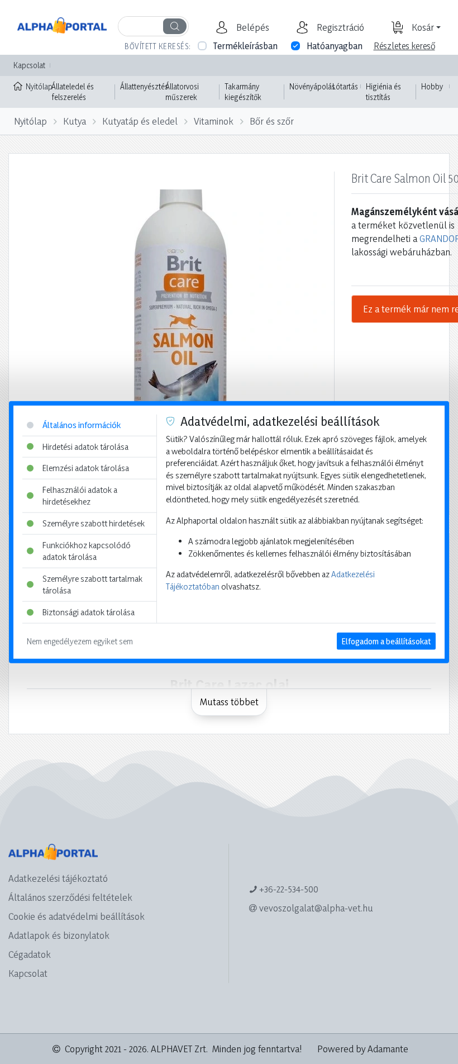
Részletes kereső (404, 45)
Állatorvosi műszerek (182, 92)
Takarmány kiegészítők (243, 92)
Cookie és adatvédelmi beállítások (76, 916)
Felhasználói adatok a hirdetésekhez (79, 495)
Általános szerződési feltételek (70, 897)
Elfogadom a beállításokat (386, 640)
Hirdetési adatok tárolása (85, 446)
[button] (251, 27)
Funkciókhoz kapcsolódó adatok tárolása (86, 550)
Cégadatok (29, 954)
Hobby (432, 86)
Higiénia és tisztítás (383, 92)
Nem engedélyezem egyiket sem (80, 640)
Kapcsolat (29, 65)
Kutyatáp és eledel (140, 121)
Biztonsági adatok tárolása (88, 612)
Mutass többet (229, 701)
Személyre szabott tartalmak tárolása (92, 584)
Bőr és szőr (272, 121)
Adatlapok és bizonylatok (58, 935)
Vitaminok (213, 121)
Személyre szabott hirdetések (93, 523)
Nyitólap (36, 86)
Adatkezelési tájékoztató (58, 878)
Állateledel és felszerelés (72, 92)
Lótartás (345, 86)
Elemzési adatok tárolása (85, 468)
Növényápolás (312, 86)
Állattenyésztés (144, 86)
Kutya (74, 121)
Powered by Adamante (362, 1048)
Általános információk (81, 425)
